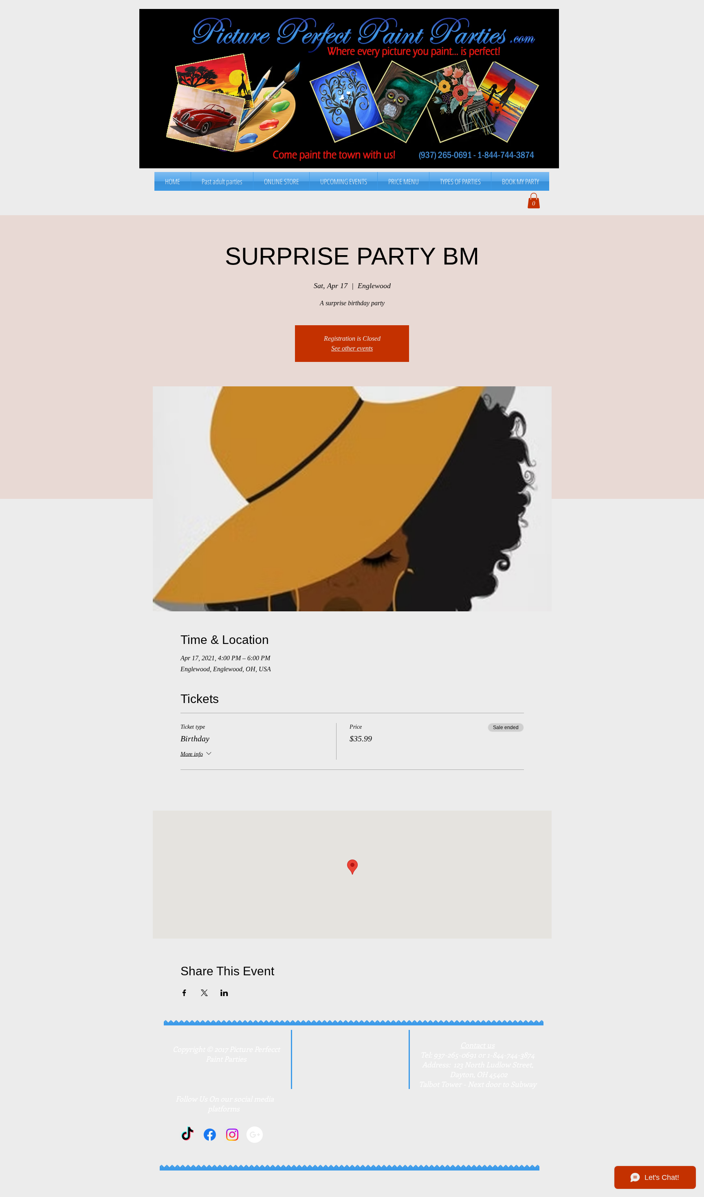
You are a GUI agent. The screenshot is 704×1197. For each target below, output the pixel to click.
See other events (352, 348)
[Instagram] (232, 1134)
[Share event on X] (204, 993)
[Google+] (254, 1134)
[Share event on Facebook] (184, 993)
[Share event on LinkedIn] (224, 993)
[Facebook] (210, 1134)
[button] (403, 181)
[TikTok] (187, 1134)
